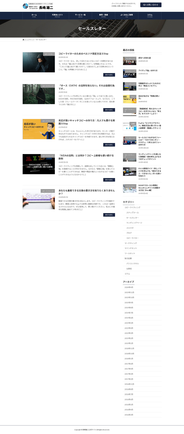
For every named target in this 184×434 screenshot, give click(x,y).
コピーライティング (132, 207)
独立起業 (128, 258)
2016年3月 (129, 415)
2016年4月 (129, 410)
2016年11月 (129, 384)
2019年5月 (129, 323)
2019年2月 (129, 338)
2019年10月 (129, 297)
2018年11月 (129, 348)
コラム (127, 274)
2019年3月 (129, 333)
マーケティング (131, 243)
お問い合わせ (152, 5)
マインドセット (131, 248)
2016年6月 (129, 399)
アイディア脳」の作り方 (147, 70)
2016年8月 (129, 389)
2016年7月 (129, 394)
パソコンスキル (132, 263)
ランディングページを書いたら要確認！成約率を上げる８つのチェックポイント (149, 156)
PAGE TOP (177, 418)
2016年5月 (129, 404)
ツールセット (130, 253)
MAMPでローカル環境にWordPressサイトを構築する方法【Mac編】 (149, 187)
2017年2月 (129, 379)
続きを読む (109, 75)
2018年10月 (129, 353)
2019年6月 (129, 318)
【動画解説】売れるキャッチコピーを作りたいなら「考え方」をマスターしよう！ (149, 111)
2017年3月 (129, 374)
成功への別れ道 (144, 58)
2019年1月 (129, 343)
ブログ (129, 233)
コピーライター (132, 238)
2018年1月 (129, 359)
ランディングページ (134, 223)
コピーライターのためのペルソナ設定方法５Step (83, 53)
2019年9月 (129, 303)
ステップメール (132, 212)
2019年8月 (129, 308)
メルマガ (129, 228)
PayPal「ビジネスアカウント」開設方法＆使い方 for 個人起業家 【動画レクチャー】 (150, 125)
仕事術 (129, 269)
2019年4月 (129, 328)
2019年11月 (129, 292)
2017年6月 (129, 364)
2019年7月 (129, 313)
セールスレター (132, 218)
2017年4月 (129, 369)
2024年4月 (129, 287)
